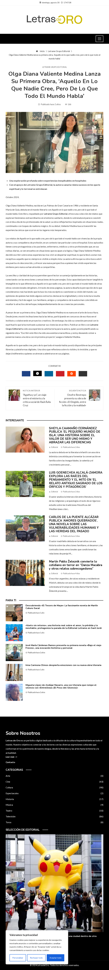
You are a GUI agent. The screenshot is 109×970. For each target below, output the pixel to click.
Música (54, 804)
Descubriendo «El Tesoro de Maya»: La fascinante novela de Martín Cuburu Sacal (62, 607)
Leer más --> (11, 756)
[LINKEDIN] (49, 373)
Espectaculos (54, 793)
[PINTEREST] (60, 373)
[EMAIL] (83, 373)
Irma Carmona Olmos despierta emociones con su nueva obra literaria (63, 665)
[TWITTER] (37, 373)
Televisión (54, 816)
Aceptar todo (55, 958)
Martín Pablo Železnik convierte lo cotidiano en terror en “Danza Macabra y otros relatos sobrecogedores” (75, 565)
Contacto (10, 762)
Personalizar (17, 958)
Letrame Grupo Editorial (54, 67)
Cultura (54, 787)
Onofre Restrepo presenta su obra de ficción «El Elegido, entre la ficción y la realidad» (72, 398)
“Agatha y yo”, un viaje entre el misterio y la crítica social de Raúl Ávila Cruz (37, 398)
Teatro (54, 810)
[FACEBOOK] (26, 373)
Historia (54, 799)
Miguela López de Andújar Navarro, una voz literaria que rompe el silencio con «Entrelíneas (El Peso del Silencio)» (61, 686)
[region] (37, 947)
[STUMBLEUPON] (71, 373)
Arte (54, 775)
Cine (54, 781)
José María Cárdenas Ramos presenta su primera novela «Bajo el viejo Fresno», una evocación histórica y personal (63, 647)
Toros (54, 822)
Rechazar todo (36, 958)
